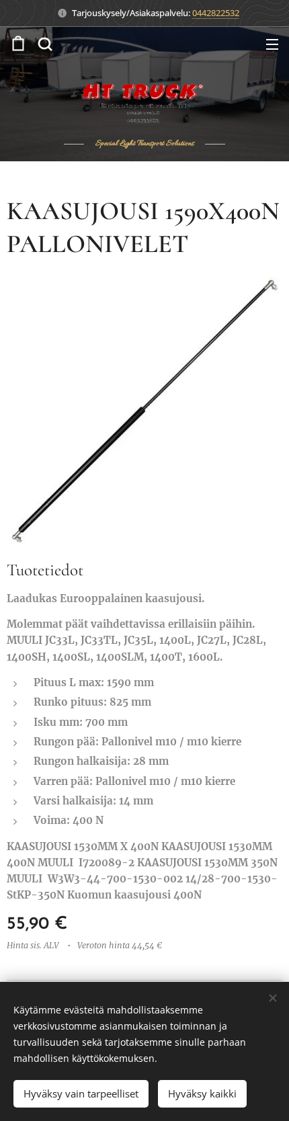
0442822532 (215, 13)
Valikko (272, 43)
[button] (45, 43)
